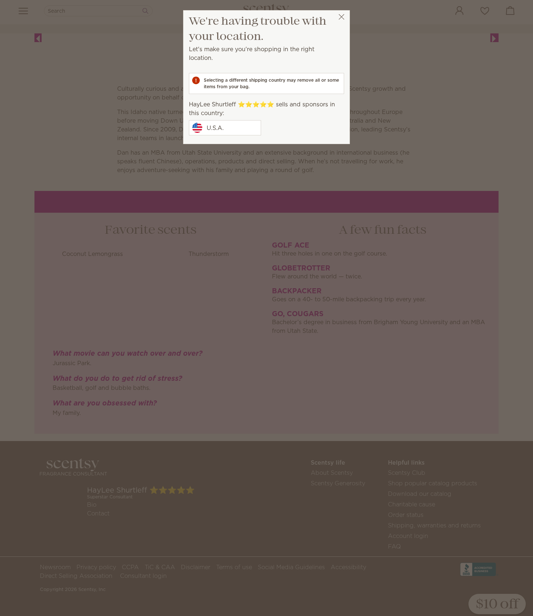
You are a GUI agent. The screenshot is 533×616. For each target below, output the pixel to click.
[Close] (341, 17)
